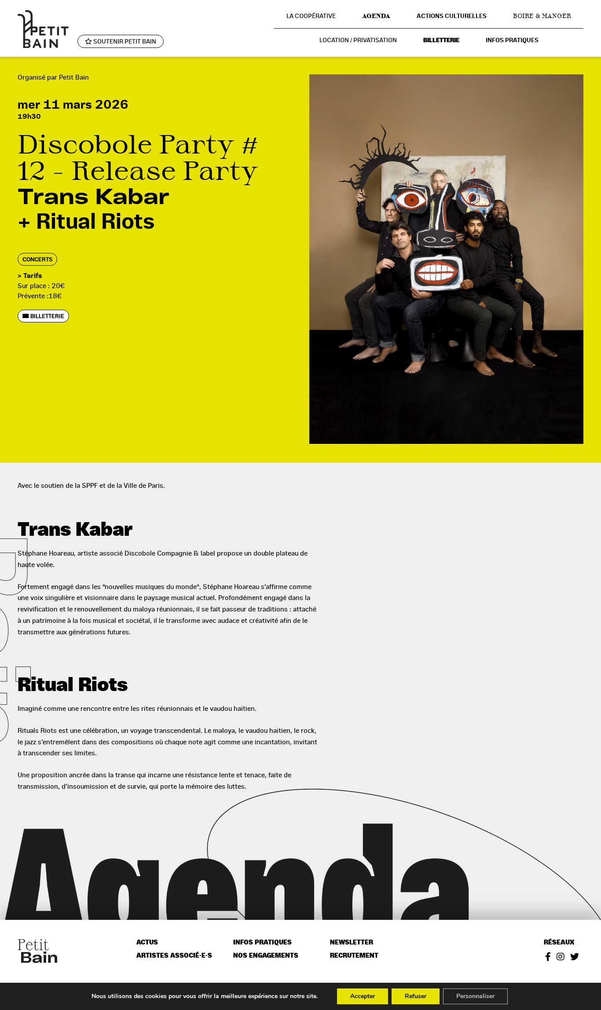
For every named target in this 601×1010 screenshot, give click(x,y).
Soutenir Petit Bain (124, 41)
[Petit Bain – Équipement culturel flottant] (43, 29)
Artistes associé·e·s (174, 955)
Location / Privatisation (358, 40)
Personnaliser (475, 996)
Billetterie (441, 40)
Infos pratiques (512, 40)
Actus (147, 942)
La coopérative (311, 15)
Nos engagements (265, 955)
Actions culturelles (452, 16)
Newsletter (351, 942)
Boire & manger (542, 15)
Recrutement (354, 955)
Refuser (415, 996)
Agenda (376, 15)
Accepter (362, 996)
